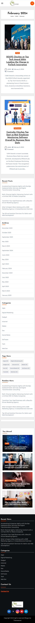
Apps (3, 308)
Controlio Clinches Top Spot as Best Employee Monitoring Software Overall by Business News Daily (17, 137)
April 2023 (5, 286)
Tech (17, 53)
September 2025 (7, 237)
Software (17, 128)
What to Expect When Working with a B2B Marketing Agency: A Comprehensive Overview (17, 504)
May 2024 (5, 259)
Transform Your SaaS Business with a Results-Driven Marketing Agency (17, 485)
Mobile (4, 326)
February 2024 (7, 268)
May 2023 (5, 282)
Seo (3, 330)
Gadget (4, 317)
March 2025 (6, 246)
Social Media (6, 335)
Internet (5, 321)
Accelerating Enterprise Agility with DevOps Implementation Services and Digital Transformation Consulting (16, 188)
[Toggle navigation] (2, 3)
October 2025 (6, 232)
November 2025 (7, 228)
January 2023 (6, 295)
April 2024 (5, 264)
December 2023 (7, 273)
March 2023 (6, 291)
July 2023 (5, 277)
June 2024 (5, 255)
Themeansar (17, 620)
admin (9, 69)
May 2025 (5, 241)
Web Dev (5, 348)
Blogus (27, 618)
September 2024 (7, 250)
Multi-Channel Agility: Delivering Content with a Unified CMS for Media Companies (16, 467)
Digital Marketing (7, 312)
